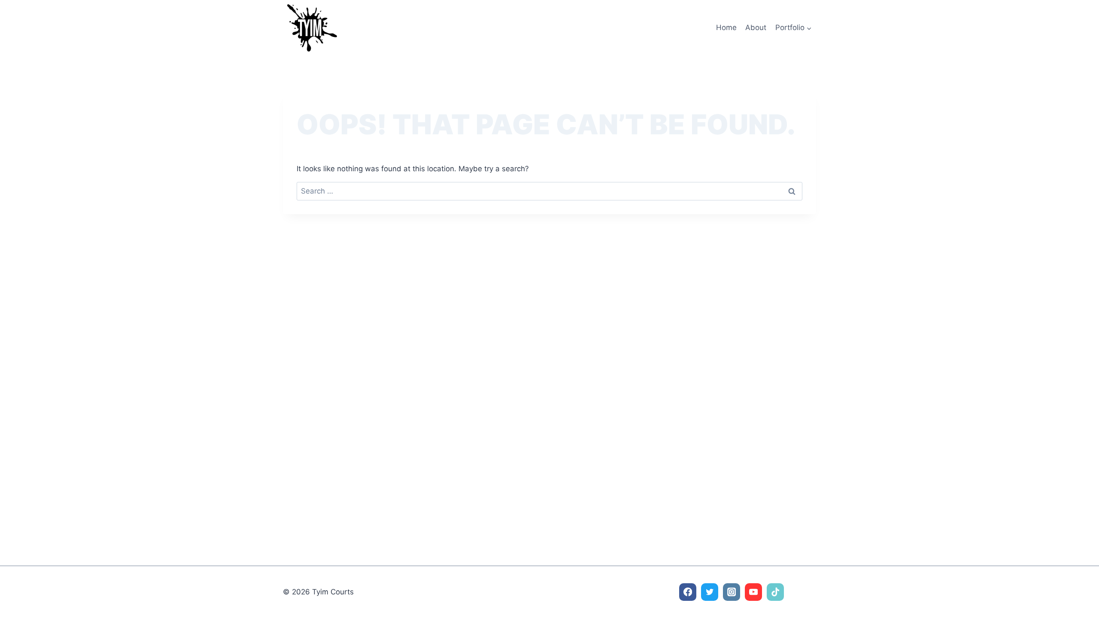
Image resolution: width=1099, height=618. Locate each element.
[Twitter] (710, 592)
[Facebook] (688, 592)
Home (726, 27)
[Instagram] (732, 592)
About (755, 27)
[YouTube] (753, 592)
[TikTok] (775, 592)
